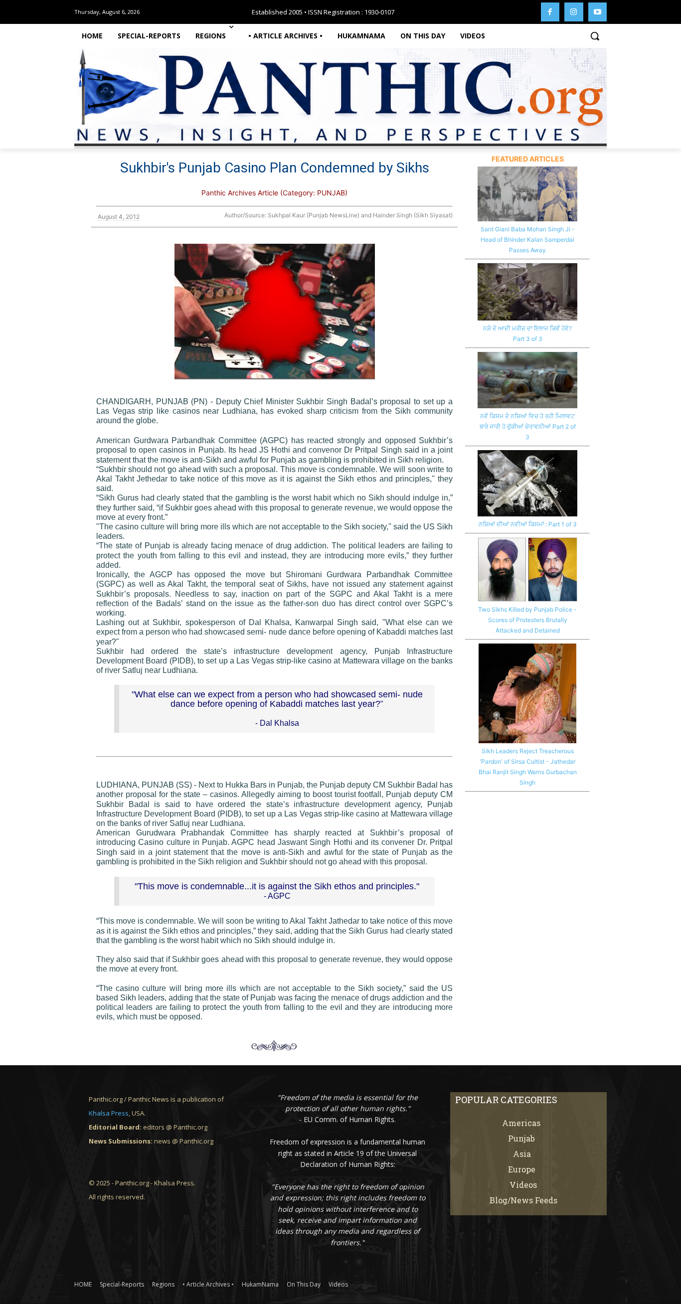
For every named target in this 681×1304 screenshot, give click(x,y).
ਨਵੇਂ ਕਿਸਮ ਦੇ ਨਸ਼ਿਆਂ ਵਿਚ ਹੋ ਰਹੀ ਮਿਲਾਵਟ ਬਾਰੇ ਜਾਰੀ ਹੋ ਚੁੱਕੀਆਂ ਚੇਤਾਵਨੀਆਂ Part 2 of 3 (528, 426)
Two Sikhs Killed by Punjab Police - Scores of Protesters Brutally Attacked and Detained (527, 620)
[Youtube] (597, 11)
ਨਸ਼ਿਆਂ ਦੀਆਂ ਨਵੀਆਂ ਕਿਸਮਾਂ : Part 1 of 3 (528, 524)
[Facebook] (550, 11)
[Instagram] (573, 11)
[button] (595, 36)
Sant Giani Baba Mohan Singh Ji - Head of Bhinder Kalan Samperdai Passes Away (528, 239)
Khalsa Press (109, 1113)
